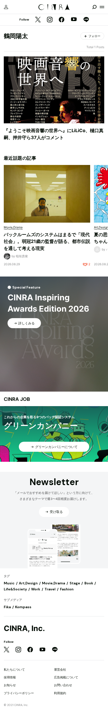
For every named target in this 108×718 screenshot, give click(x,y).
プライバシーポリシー (19, 693)
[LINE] (86, 20)
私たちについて (14, 669)
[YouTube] (74, 20)
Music (9, 583)
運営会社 (60, 669)
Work (35, 589)
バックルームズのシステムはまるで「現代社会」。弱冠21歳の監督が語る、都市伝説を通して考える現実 (47, 241)
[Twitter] (38, 20)
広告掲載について (66, 677)
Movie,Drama (53, 583)
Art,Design (28, 583)
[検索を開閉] (94, 7)
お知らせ (10, 685)
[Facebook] (61, 20)
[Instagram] (49, 20)
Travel (50, 589)
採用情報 (10, 677)
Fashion (67, 589)
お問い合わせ (63, 685)
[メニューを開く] (102, 7)
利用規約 (60, 693)
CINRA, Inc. (24, 628)
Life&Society (15, 589)
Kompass (23, 607)
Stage (75, 583)
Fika (7, 607)
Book (88, 583)
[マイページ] (6, 7)
